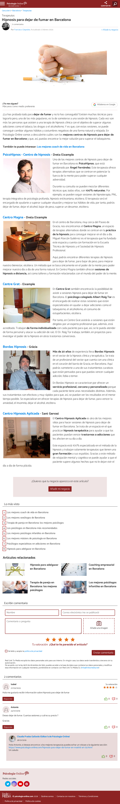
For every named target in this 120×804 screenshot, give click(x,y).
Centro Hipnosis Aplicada (21, 413)
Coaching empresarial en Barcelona (101, 567)
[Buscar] (116, 4)
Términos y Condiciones (88, 796)
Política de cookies (33, 801)
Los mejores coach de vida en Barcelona (60, 147)
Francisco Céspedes (22, 29)
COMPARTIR (105, 6)
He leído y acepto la (25, 651)
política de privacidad (33, 651)
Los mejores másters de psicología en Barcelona (32, 538)
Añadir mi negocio (60, 489)
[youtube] (20, 784)
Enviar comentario (103, 653)
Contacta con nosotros (66, 796)
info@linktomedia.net (90, 667)
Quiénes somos (47, 796)
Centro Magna (13, 217)
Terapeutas (27, 10)
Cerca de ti (6, 10)
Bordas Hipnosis (14, 347)
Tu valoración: (40, 644)
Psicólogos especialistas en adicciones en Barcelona (33, 544)
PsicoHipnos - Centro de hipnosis (26, 155)
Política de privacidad (13, 801)
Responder (8, 699)
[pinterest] (27, 784)
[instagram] (14, 784)
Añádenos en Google (106, 104)
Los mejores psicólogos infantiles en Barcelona (31, 533)
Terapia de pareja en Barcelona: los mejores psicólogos (35, 523)
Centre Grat (11, 284)
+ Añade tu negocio (109, 30)
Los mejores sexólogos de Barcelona (26, 518)
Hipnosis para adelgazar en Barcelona (26, 549)
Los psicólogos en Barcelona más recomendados (32, 528)
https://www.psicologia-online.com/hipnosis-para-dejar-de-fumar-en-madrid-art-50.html (50, 747)
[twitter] (8, 784)
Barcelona (16, 10)
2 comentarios (17, 24)
